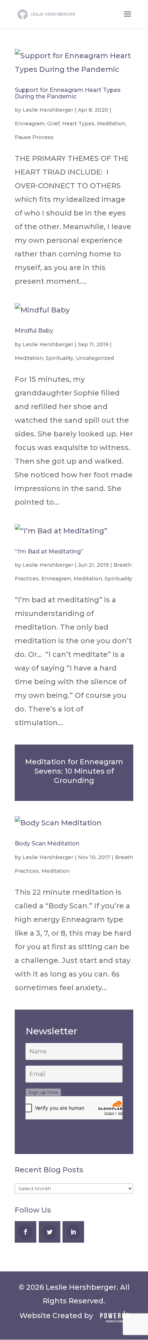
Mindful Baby (34, 330)
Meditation (111, 123)
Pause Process (34, 137)
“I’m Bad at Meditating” (49, 551)
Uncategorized (95, 358)
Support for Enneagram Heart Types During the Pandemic (68, 93)
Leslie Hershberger (48, 110)
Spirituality (59, 358)
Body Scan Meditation (47, 843)
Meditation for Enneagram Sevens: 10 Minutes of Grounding (74, 771)
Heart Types (78, 123)
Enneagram (30, 123)
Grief (53, 123)
